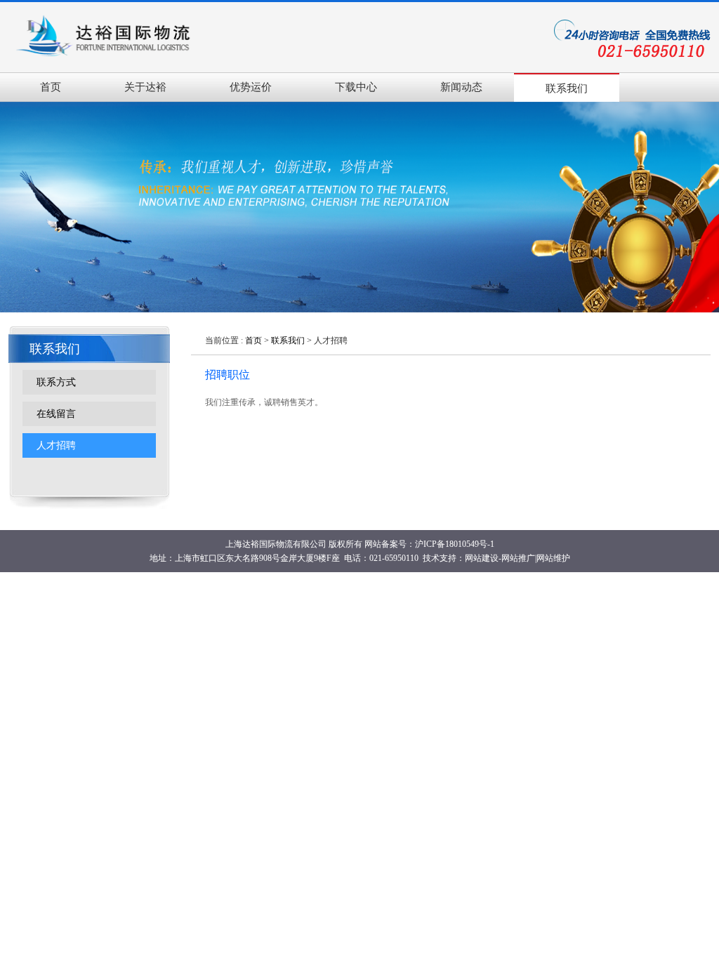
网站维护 (553, 558)
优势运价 (251, 87)
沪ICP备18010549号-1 (454, 544)
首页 (50, 87)
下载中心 (356, 87)
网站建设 (482, 558)
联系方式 (56, 382)
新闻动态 (461, 87)
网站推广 (518, 558)
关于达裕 (145, 87)
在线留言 (56, 414)
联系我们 (567, 88)
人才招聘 (56, 445)
